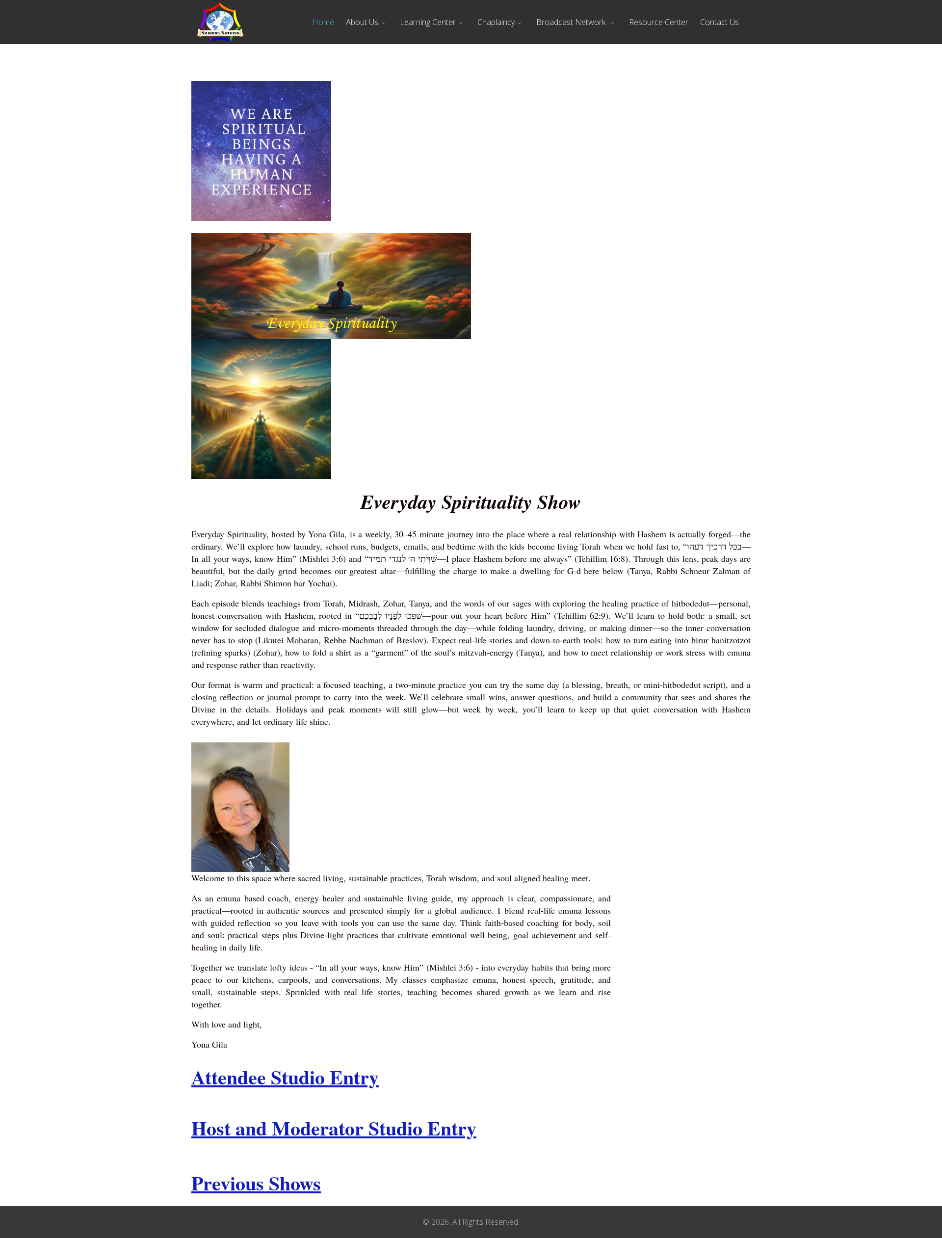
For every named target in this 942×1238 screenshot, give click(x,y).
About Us (362, 22)
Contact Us (719, 22)
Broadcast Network (571, 22)
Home (323, 22)
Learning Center (428, 22)
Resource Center (658, 22)
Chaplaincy (496, 22)
